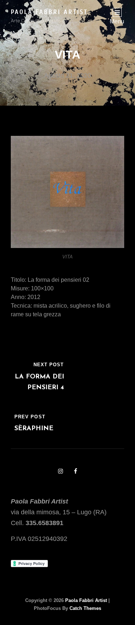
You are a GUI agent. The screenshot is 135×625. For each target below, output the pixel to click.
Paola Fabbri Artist (49, 12)
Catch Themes (85, 608)
